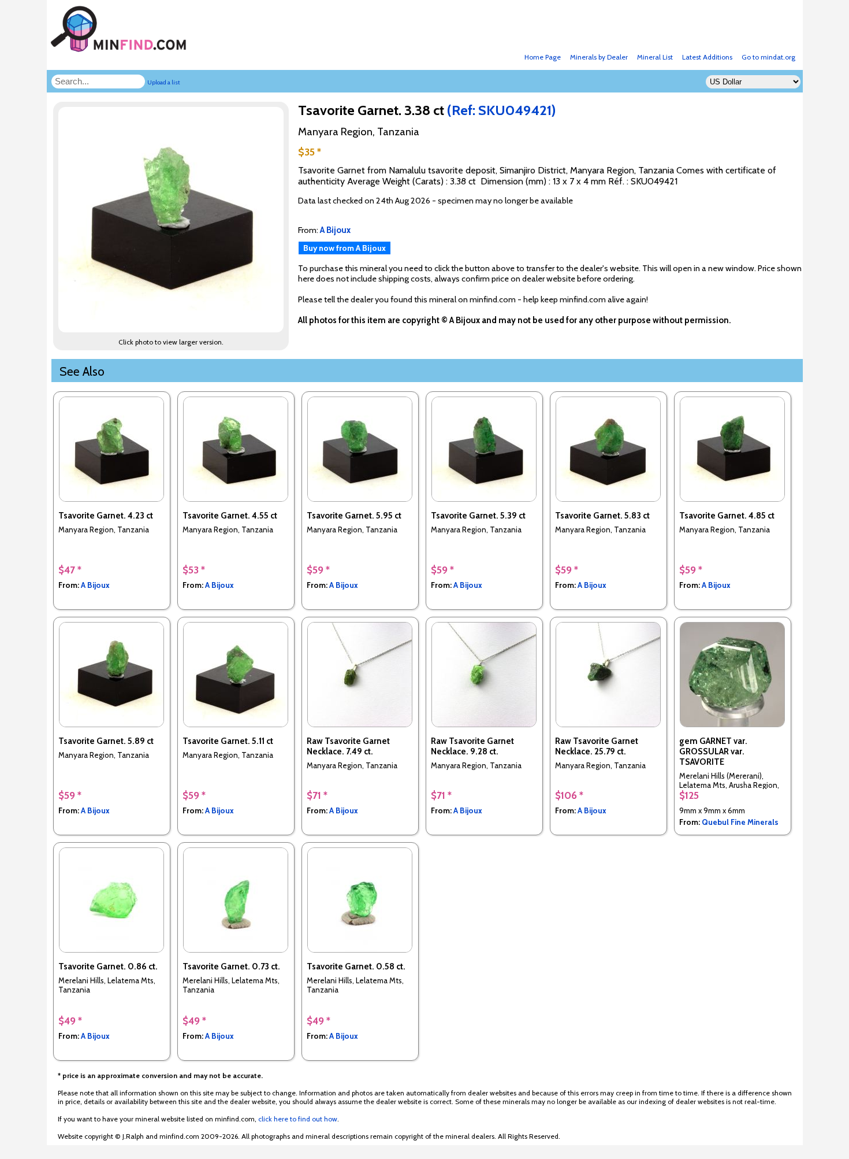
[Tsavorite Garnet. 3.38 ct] (172, 329)
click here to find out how (297, 1118)
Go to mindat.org (768, 57)
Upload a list (163, 82)
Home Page (542, 57)
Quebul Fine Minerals (740, 822)
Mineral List (655, 57)
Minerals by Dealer (599, 57)
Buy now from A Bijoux (344, 248)
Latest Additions (707, 57)
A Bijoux (95, 585)
